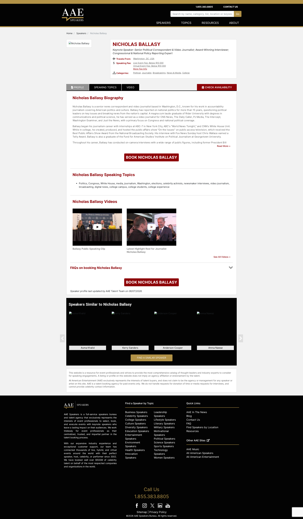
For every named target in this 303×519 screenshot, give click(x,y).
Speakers (163, 22)
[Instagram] (145, 507)
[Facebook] (137, 507)
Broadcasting (159, 73)
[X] (153, 507)
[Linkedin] (160, 507)
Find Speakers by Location (202, 427)
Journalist (147, 73)
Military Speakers (164, 427)
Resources (210, 22)
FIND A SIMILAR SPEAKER (151, 357)
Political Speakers (164, 438)
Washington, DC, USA (143, 58)
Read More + (223, 146)
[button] (62, 338)
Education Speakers (137, 431)
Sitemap (142, 512)
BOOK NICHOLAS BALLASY (151, 157)
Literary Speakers (164, 423)
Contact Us (230, 6)
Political (137, 73)
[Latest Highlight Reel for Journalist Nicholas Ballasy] (151, 226)
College (186, 73)
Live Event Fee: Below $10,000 (148, 63)
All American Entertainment (202, 456)
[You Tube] (167, 507)
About (234, 22)
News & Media (174, 73)
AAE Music (192, 449)
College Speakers (135, 419)
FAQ (188, 423)
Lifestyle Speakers (165, 419)
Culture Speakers (135, 423)
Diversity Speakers (136, 427)
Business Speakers (136, 412)
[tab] (77, 87)
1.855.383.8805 (204, 6)
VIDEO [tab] (130, 87)
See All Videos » (222, 256)
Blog (189, 415)
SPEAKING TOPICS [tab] (105, 87)
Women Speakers (164, 457)
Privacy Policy (157, 512)
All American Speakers (199, 453)
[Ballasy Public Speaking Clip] (97, 226)
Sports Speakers (164, 446)
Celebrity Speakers (136, 415)
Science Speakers (164, 442)
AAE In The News (196, 412)
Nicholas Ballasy (136, 44)
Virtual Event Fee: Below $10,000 (149, 66)
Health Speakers (135, 450)
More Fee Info (140, 69)
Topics (186, 22)
